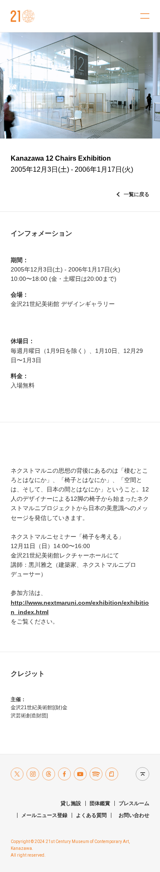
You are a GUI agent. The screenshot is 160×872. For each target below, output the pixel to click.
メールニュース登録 (44, 815)
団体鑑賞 (100, 803)
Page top (140, 774)
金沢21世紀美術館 (23, 16)
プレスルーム (134, 803)
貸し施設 (71, 803)
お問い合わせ (134, 815)
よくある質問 (91, 815)
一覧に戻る (136, 194)
